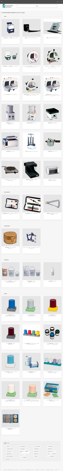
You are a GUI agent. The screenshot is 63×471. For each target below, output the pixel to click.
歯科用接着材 (22, 448)
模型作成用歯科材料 (10, 456)
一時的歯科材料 (50, 446)
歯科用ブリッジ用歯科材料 (24, 452)
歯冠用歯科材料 (22, 446)
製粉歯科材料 (36, 453)
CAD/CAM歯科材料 (37, 446)
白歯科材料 (36, 456)
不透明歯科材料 (36, 448)
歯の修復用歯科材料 (10, 448)
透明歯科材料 (50, 448)
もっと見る (7, 459)
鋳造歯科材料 (36, 451)
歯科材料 (8, 446)
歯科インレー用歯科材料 (52, 453)
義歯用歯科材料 (9, 453)
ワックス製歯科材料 (23, 457)
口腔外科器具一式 (9, 451)
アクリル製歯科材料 (51, 456)
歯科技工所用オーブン (51, 451)
